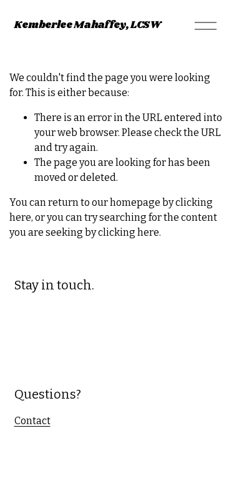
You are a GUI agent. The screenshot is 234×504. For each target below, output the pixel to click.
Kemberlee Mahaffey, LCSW (87, 25)
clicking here (128, 232)
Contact (32, 421)
